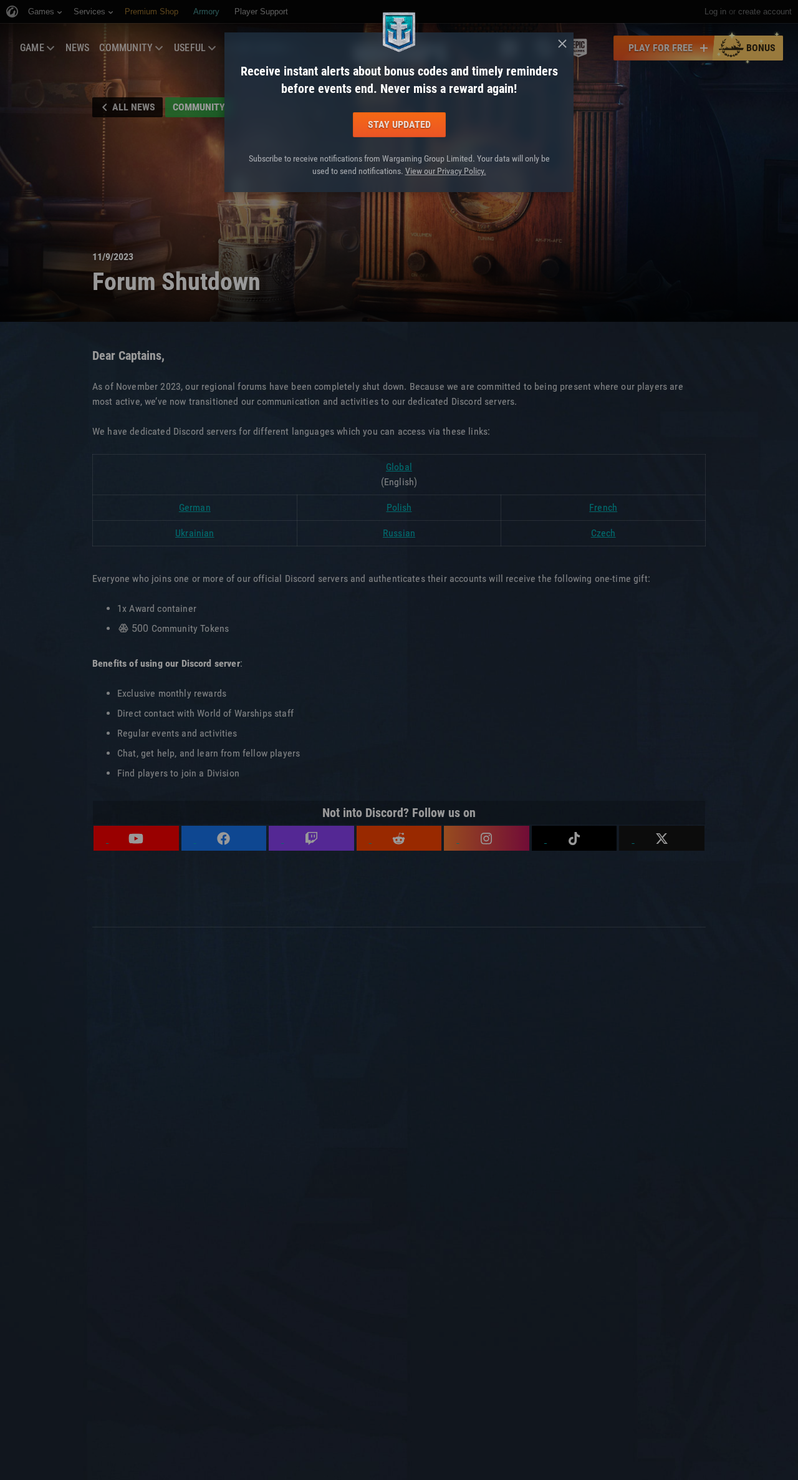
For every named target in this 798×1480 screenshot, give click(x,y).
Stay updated (399, 124)
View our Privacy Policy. (445, 171)
